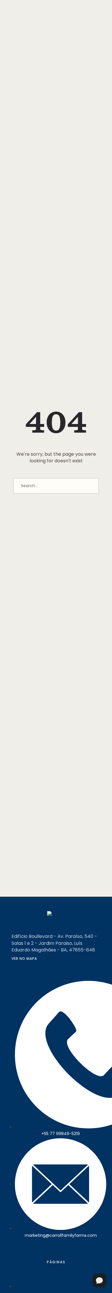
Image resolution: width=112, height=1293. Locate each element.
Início (21, 1286)
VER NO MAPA (24, 958)
